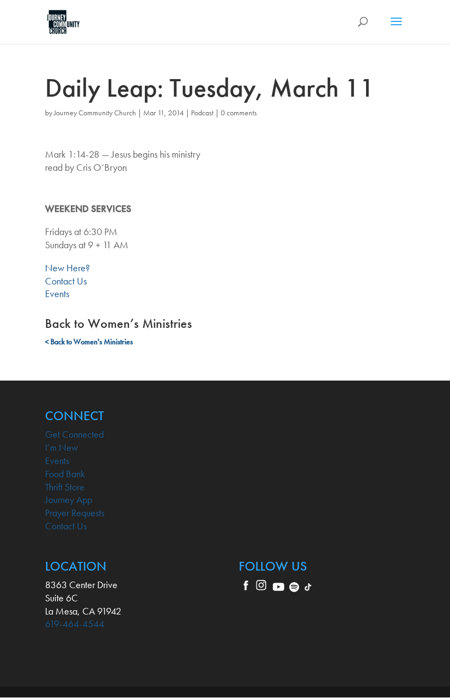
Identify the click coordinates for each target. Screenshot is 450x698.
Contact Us (66, 281)
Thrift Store (65, 487)
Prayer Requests (74, 512)
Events (57, 293)
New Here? (67, 267)
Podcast (202, 113)
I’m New (61, 447)
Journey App (68, 499)
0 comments (239, 113)
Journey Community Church (95, 113)
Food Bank (65, 473)
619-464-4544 (74, 623)
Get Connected (74, 434)
